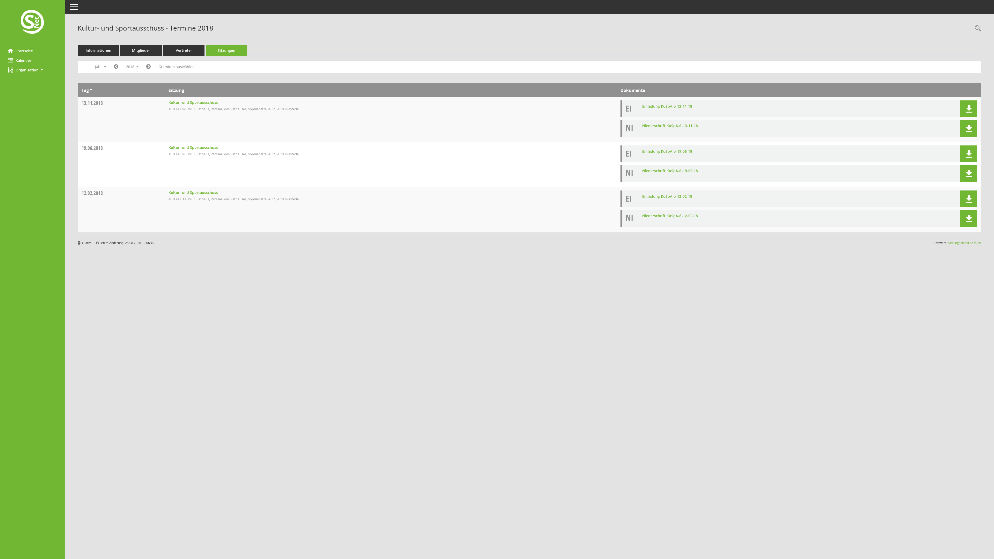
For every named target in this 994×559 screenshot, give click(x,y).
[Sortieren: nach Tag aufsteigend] (91, 90)
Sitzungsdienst (964, 243)
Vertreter (184, 50)
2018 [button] (130, 66)
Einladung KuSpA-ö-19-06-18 (667, 151)
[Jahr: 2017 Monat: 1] (116, 66)
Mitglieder (141, 50)
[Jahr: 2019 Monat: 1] (148, 66)
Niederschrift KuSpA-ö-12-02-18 (670, 215)
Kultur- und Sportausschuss (193, 102)
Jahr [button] (99, 66)
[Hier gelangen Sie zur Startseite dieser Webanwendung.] (32, 22)
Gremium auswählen (176, 66)
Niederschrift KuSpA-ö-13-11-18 (670, 125)
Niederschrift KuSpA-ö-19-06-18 (670, 170)
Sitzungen (226, 50)
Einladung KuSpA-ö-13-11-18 (667, 106)
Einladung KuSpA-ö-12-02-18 (667, 196)
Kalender (23, 60)
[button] (32, 70)
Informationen (98, 50)
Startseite (24, 50)
